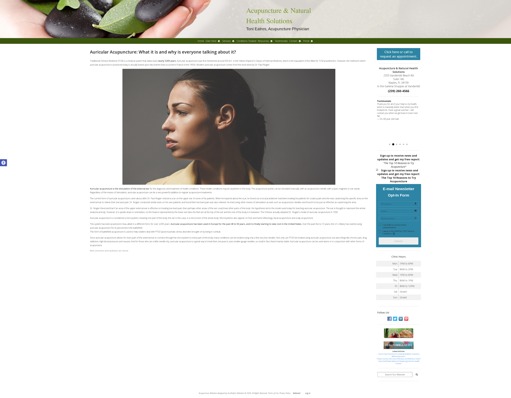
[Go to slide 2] (393, 144)
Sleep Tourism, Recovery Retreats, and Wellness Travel (398, 359)
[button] (3, 162)
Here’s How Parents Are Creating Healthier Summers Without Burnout (399, 355)
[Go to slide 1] (389, 144)
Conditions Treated (246, 40)
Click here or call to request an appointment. (398, 54)
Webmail (296, 393)
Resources (263, 40)
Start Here (211, 40)
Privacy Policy (284, 393)
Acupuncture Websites (208, 393)
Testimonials (281, 40)
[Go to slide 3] (396, 144)
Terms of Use (273, 393)
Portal (306, 40)
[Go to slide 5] (403, 144)
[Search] (417, 374)
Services (226, 40)
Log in (307, 393)
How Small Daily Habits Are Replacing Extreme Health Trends (399, 362)
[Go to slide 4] (400, 144)
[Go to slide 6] (407, 144)
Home (201, 40)
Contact (293, 40)
